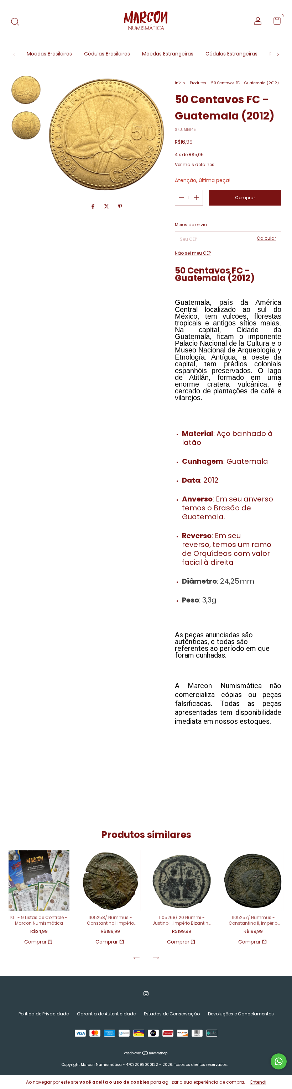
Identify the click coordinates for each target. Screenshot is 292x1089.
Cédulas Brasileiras (107, 53)
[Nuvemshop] (146, 1053)
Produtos (198, 83)
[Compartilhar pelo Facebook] (93, 206)
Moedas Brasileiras (49, 53)
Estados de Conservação (172, 1014)
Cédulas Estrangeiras (231, 53)
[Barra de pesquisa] (18, 22)
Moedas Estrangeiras (167, 53)
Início (180, 83)
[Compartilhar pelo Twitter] (107, 206)
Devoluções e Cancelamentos (241, 1014)
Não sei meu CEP (193, 253)
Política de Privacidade (44, 1014)
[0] (274, 22)
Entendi (258, 1082)
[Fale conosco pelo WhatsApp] (279, 1061)
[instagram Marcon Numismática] (146, 994)
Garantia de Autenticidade (106, 1014)
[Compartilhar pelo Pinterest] (120, 206)
